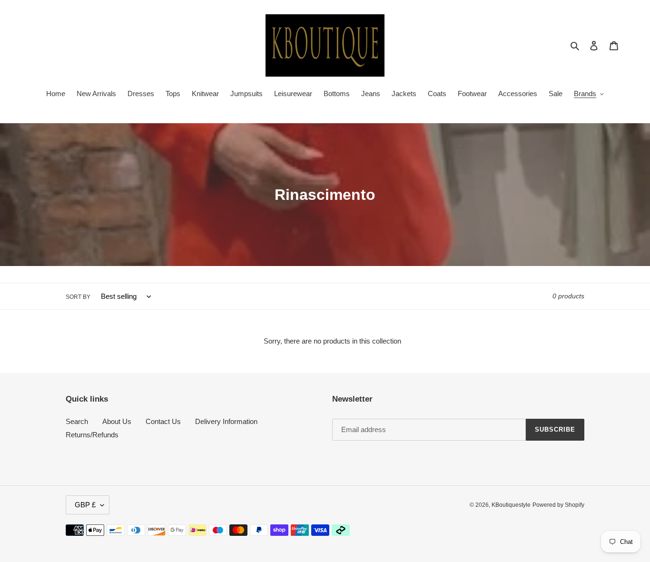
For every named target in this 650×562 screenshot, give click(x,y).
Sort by (78, 297)
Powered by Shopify (558, 505)
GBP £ (85, 505)
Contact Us (163, 421)
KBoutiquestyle (511, 505)
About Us (116, 421)
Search (77, 421)
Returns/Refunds (92, 435)
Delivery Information (226, 421)
